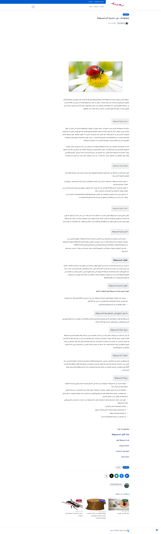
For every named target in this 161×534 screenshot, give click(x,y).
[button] (121, 476)
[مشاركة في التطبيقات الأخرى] (106, 476)
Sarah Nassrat (121, 23)
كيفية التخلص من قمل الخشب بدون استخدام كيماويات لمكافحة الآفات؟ (96, 516)
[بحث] (33, 7)
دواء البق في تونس (123, 513)
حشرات (126, 14)
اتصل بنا (90, 1)
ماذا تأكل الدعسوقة (120, 435)
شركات (102, 6)
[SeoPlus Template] (128, 531)
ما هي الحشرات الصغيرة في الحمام (74, 515)
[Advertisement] (95, 43)
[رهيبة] (117, 5)
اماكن (90, 6)
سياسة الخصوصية (99, 1)
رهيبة (111, 530)
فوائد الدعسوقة (120, 260)
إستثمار (96, 6)
